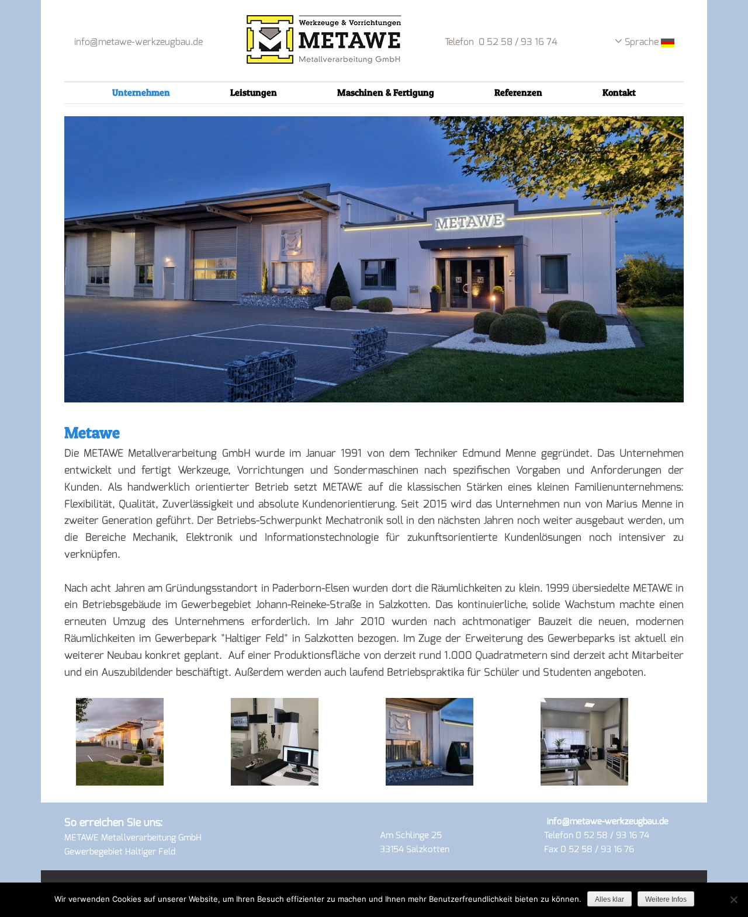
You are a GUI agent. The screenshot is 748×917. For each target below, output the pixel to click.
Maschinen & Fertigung (385, 92)
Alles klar (609, 899)
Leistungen (253, 92)
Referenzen (518, 92)
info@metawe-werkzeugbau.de (138, 42)
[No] (733, 899)
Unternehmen (141, 92)
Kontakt (619, 92)
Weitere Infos (666, 899)
